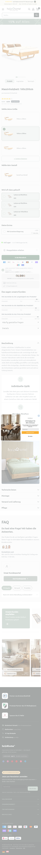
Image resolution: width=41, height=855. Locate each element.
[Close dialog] (39, 416)
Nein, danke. (30, 436)
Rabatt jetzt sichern (30, 432)
